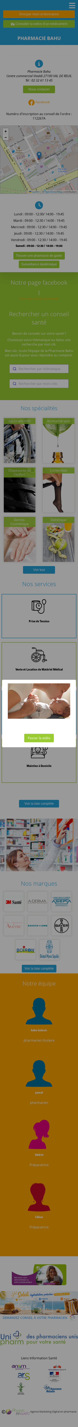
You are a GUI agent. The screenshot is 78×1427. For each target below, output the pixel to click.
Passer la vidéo (39, 738)
